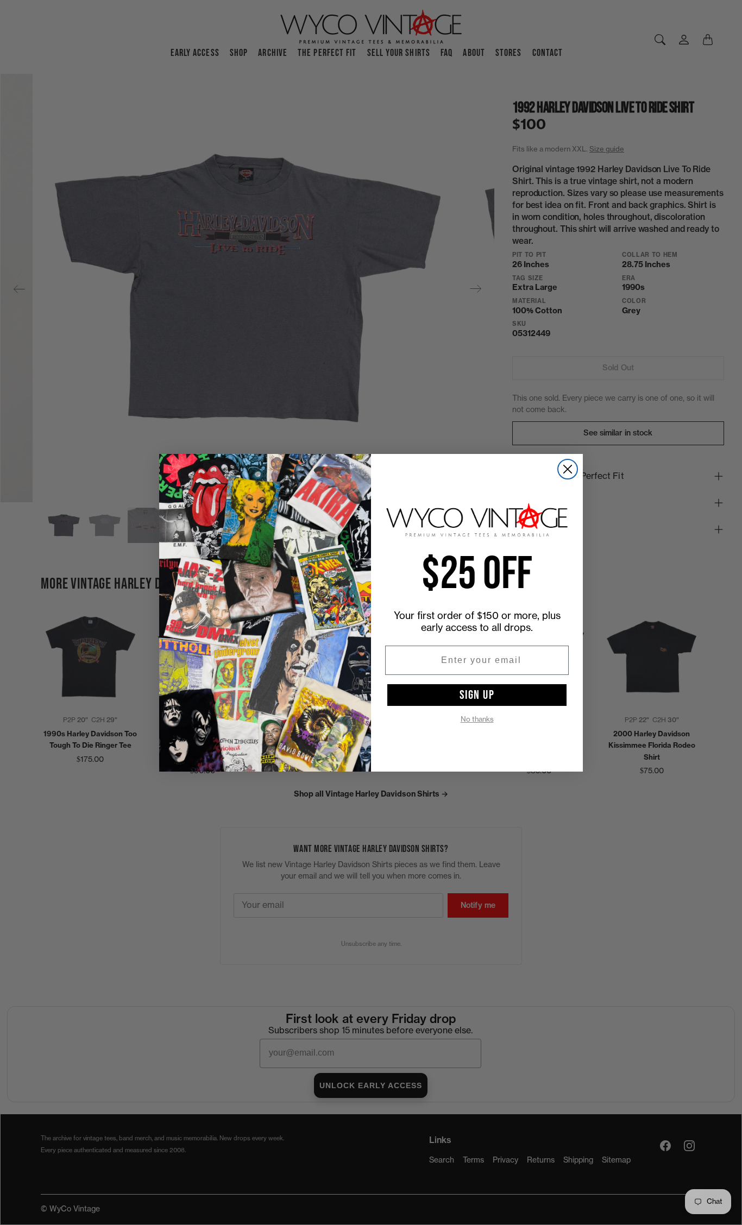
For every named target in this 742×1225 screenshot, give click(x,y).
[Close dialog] (567, 469)
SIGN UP (477, 695)
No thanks (477, 719)
